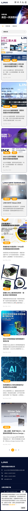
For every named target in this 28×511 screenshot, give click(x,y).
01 (12, 450)
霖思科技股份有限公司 (8, 466)
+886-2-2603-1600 (9, 473)
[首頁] (2, 26)
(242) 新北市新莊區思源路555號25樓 (14, 470)
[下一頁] (18, 450)
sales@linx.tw (8, 479)
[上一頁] (9, 450)
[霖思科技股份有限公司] (4, 3)
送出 (23, 491)
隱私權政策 (12, 504)
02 (16, 450)
